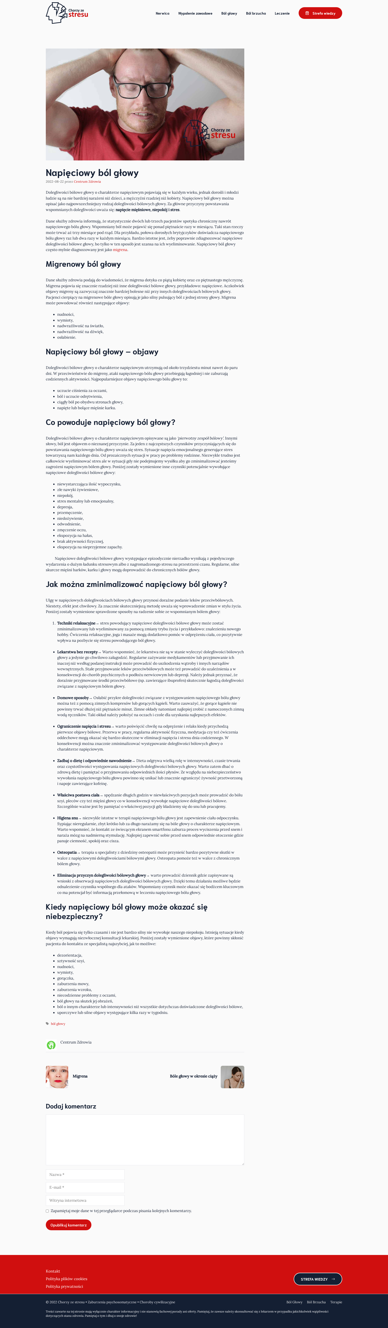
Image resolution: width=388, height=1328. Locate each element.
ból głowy (58, 1024)
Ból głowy (229, 13)
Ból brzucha (256, 13)
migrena (120, 249)
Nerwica (162, 13)
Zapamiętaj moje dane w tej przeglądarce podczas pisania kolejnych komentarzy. (121, 1210)
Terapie (336, 1302)
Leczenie (282, 13)
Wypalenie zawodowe (195, 13)
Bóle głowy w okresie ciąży (193, 1076)
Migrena (80, 1076)
